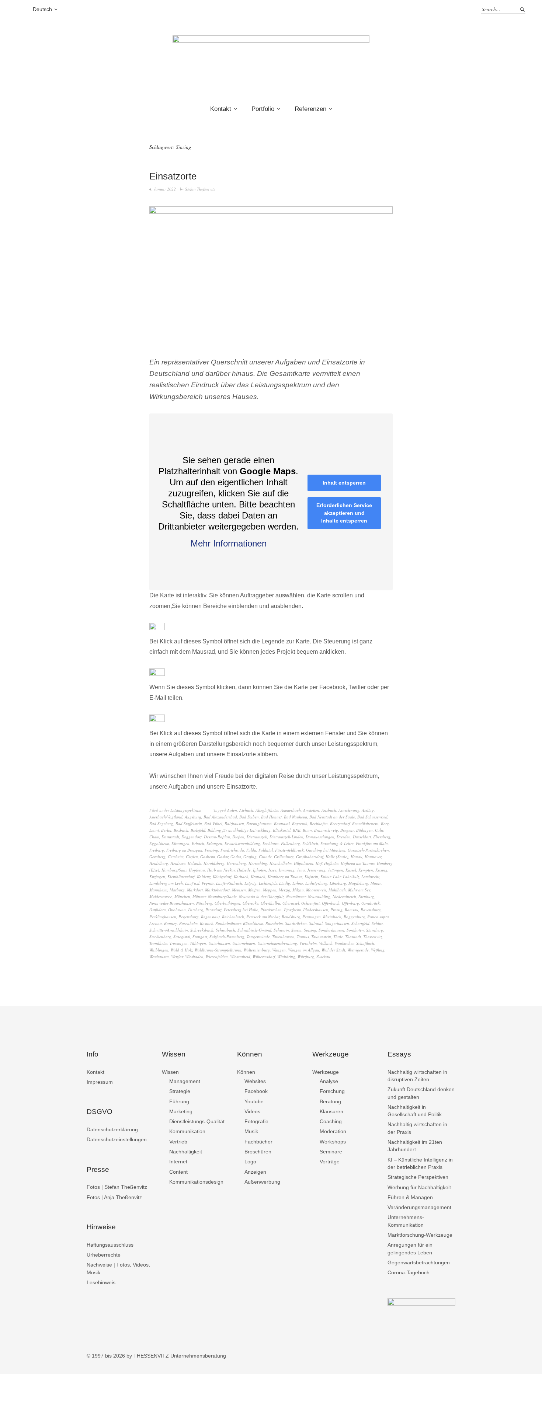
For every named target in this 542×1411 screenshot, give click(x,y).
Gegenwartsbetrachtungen (419, 1262)
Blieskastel (282, 830)
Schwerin (281, 930)
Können (246, 1072)
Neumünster (296, 896)
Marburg (177, 890)
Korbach (241, 876)
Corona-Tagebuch (409, 1272)
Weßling (378, 950)
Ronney (170, 923)
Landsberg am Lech (166, 883)
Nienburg (366, 896)
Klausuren (331, 1111)
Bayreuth (300, 823)
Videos (252, 1111)
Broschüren (257, 1152)
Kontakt (220, 108)
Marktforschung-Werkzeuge (420, 1235)
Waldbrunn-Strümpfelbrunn (218, 950)
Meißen (254, 890)
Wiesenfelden (217, 956)
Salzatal (316, 923)
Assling (368, 810)
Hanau (356, 856)
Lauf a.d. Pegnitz (199, 883)
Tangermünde (258, 936)
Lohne (297, 883)
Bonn (307, 830)
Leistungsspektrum (185, 810)
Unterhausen (219, 943)
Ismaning (287, 870)
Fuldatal (265, 850)
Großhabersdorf (309, 856)
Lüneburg (338, 883)
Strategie (179, 1091)
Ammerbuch (291, 810)
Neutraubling (319, 896)
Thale (338, 936)
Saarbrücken (296, 923)
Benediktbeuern (365, 823)
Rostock (206, 923)
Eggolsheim (159, 843)
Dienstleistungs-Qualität (197, 1121)
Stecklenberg (160, 936)
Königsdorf (222, 876)
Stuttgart (199, 936)
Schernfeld (360, 923)
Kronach (258, 876)
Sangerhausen (337, 923)
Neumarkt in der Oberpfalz (261, 896)
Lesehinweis (101, 1282)
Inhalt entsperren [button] (344, 483)
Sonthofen (355, 930)
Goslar (222, 856)
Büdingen (364, 830)
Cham (154, 836)
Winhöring (286, 956)
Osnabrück (370, 903)
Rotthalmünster (228, 923)
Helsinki (194, 863)
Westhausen (159, 956)
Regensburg (188, 916)
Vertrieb (178, 1142)
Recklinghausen (162, 916)
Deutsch (42, 9)
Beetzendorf (340, 823)
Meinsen (239, 890)
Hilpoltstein (303, 863)
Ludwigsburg (316, 883)
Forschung (332, 1091)
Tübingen (198, 943)
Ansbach (329, 810)
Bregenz (347, 830)
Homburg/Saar (174, 870)
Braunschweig (326, 830)
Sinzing (310, 930)
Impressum (100, 1082)
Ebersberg (381, 836)
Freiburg (156, 850)
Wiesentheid (240, 956)
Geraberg (157, 856)
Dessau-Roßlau (217, 836)
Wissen (170, 1072)
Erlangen (214, 843)
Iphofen (259, 870)
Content (178, 1172)
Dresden (344, 836)
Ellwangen (180, 843)
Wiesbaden (194, 956)
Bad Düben (249, 817)
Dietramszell (257, 836)
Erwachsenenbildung (242, 843)
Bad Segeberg (161, 823)
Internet (178, 1161)
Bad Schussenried (372, 817)
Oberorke (250, 903)
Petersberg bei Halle (241, 909)
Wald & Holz (181, 950)
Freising (211, 850)
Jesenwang (316, 870)
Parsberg (195, 909)
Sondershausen (331, 930)
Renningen (311, 916)
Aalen (232, 810)
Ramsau (351, 909)
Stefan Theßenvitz (200, 189)
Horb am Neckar (221, 870)
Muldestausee (160, 896)
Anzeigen (255, 1172)
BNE (296, 830)
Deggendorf (191, 836)
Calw (379, 830)
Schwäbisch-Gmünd (254, 930)
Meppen (270, 890)
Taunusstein (321, 936)
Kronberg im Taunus (285, 876)
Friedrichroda (232, 850)
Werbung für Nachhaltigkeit (419, 1187)
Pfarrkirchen (271, 909)
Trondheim (158, 943)
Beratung (330, 1101)
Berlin (166, 830)
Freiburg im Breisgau (184, 850)
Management (184, 1081)
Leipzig (250, 883)
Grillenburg (284, 856)
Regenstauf (210, 916)
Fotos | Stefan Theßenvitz (117, 1187)
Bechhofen (319, 823)
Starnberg (374, 930)
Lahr (337, 876)
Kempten (365, 870)
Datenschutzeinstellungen (117, 1139)
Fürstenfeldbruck (289, 850)
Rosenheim (188, 923)
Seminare (331, 1152)
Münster (199, 896)
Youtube (254, 1101)
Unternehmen (243, 943)
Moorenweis (316, 890)
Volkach (326, 943)
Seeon (296, 930)
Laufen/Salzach (229, 883)
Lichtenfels (268, 883)
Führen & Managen (410, 1197)
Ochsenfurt (310, 903)
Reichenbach (233, 916)
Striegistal (181, 936)
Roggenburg (354, 916)
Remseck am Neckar (262, 916)
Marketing (180, 1111)
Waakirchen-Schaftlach (354, 943)
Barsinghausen (259, 823)
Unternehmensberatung (277, 943)
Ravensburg (371, 909)
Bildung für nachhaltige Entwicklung (239, 830)
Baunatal (282, 823)
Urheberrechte (104, 1255)
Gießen (192, 856)
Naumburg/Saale (222, 896)
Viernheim (308, 943)
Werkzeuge (325, 1072)
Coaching (331, 1121)
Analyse (329, 1081)
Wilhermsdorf (264, 956)
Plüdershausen (315, 909)
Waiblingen (158, 950)
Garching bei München (325, 850)
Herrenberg (236, 863)
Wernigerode (358, 950)
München (182, 896)
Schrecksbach (201, 930)
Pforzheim (292, 909)
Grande (265, 856)
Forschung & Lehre (337, 843)
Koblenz (204, 876)
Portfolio (262, 108)
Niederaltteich (344, 896)
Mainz (376, 883)
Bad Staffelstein (189, 823)
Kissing (381, 870)
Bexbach (181, 830)
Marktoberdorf (217, 890)
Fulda (251, 850)
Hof (319, 863)
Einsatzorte (173, 176)
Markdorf (195, 890)
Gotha (235, 856)
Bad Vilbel (213, 823)
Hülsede (244, 870)
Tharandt (353, 936)
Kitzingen (157, 876)
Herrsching (258, 863)
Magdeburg (358, 883)
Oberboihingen (227, 903)
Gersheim (176, 856)
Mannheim (158, 890)
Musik (251, 1131)
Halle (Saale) (337, 856)
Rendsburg (291, 916)
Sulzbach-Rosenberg (226, 936)
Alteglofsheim (267, 810)
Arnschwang (348, 810)
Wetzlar (177, 956)
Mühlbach (337, 890)
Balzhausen (234, 823)
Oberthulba (270, 903)
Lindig (284, 883)
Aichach (246, 810)
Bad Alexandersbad (220, 817)
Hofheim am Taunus (358, 863)
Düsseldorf (362, 836)
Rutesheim (274, 923)
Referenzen (310, 108)
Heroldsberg (214, 863)
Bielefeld (198, 830)
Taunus (303, 936)
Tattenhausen (283, 936)
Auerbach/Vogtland (166, 817)
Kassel (350, 870)
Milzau (298, 890)
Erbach (198, 843)
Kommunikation (187, 1131)
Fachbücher (258, 1142)
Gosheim (207, 856)
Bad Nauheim (295, 817)
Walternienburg (257, 950)
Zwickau (323, 956)
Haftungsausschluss (110, 1245)
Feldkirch (310, 843)
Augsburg (193, 817)
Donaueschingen (320, 836)
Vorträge (330, 1161)
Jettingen (335, 870)
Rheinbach (332, 916)
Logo (250, 1161)
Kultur (325, 876)
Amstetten (311, 810)
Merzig (284, 890)
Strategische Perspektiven (418, 1177)
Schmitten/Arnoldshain (168, 930)
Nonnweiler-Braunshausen (171, 903)
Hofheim (331, 863)
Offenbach (331, 903)
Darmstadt (170, 836)
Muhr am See (359, 890)
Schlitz (377, 923)
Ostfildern (157, 909)
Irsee (272, 870)
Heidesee (177, 863)
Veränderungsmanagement (419, 1207)
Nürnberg (204, 903)
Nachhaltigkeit (185, 1152)
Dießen (238, 836)
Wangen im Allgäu (303, 950)
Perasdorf (213, 909)
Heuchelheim (281, 863)
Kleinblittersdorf (181, 876)
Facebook (256, 1091)
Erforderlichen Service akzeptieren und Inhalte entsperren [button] (344, 513)
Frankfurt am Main (372, 843)
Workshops (333, 1142)
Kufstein (311, 876)
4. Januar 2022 (162, 189)
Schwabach (225, 930)
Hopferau (197, 870)
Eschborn (271, 843)
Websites (255, 1081)
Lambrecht (370, 876)
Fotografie (256, 1121)
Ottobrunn (177, 909)
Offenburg (350, 903)
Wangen (279, 950)
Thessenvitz (372, 936)
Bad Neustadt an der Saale (332, 817)
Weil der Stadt (333, 950)
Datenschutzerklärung (112, 1129)
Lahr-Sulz (351, 876)
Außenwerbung (262, 1182)
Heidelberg (158, 863)
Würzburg (306, 956)
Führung (179, 1101)
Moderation (333, 1131)
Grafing (250, 856)
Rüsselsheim (253, 923)
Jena (301, 870)
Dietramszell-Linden (286, 836)
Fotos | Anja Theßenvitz (114, 1197)
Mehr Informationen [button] (229, 543)
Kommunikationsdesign (196, 1182)
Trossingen (179, 943)
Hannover (373, 856)
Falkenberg (290, 843)
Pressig (336, 909)
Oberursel (290, 903)
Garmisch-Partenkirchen (368, 850)
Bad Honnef (271, 817)
